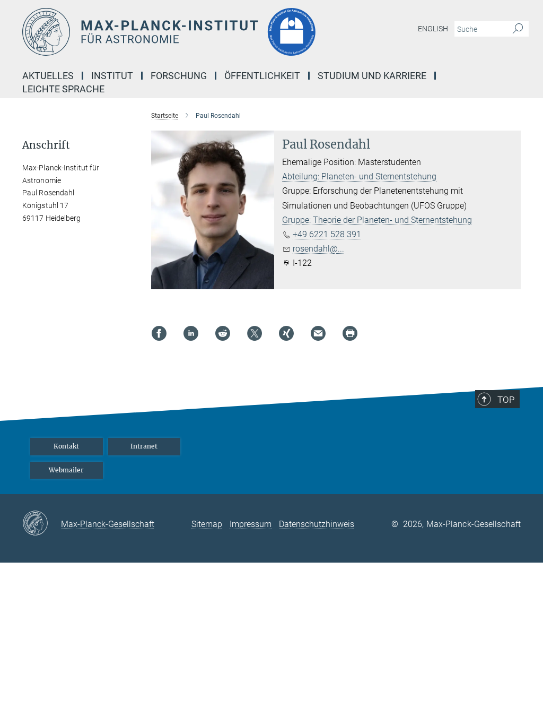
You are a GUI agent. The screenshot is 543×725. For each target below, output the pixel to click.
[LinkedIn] (191, 333)
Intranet (143, 446)
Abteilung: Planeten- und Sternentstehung (359, 176)
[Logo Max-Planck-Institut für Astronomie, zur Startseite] (221, 32)
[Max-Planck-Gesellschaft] (41, 524)
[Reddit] (223, 333)
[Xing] (286, 333)
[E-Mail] (318, 333)
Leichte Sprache (63, 89)
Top (505, 399)
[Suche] (518, 29)
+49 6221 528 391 (327, 234)
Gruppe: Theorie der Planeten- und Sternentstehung (377, 220)
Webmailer (66, 470)
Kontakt (66, 446)
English (433, 28)
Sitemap (206, 524)
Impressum (251, 524)
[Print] (350, 333)
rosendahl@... (318, 249)
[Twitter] (254, 333)
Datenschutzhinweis (316, 524)
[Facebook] (159, 333)
